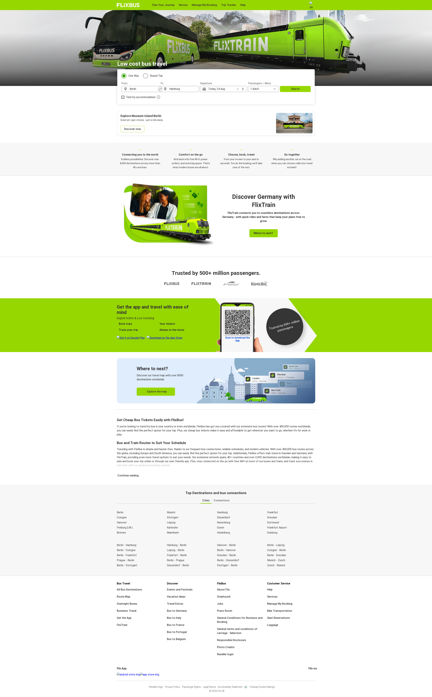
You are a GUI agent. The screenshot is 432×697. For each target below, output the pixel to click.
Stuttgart (172, 517)
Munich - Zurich (276, 560)
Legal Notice (209, 687)
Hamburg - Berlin (176, 545)
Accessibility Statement (230, 687)
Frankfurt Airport (277, 527)
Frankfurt (272, 512)
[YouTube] (311, 674)
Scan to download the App (237, 339)
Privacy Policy (172, 687)
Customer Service (278, 583)
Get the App (124, 617)
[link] (216, 380)
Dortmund (273, 522)
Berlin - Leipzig (276, 545)
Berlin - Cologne (126, 550)
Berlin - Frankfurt (127, 555)
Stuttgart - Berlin (227, 565)
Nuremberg (223, 522)
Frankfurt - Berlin (177, 555)
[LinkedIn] (312, 674)
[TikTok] (314, 674)
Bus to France (175, 625)
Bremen (121, 532)
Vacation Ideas (176, 596)
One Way (133, 75)
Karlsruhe (172, 527)
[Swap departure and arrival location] (160, 89)
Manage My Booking (279, 603)
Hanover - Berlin (226, 545)
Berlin (120, 512)
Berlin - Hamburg (126, 545)
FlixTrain (122, 625)
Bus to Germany (177, 610)
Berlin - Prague (175, 560)
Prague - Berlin (125, 560)
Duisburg (272, 532)
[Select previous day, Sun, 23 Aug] (238, 89)
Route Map (123, 596)
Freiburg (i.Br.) (125, 527)
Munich (171, 512)
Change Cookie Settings (262, 687)
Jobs (220, 603)
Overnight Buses (127, 603)
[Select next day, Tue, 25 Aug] (243, 89)
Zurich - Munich (276, 565)
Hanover (122, 522)
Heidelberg (223, 532)
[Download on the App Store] (149, 675)
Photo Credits (226, 647)
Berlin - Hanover (226, 550)
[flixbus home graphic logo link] (128, 5)
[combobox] (144, 89)
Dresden (272, 517)
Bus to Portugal (177, 632)
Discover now (132, 129)
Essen (220, 527)
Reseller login (225, 654)
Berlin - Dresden (276, 555)
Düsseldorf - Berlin (178, 565)
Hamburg (222, 512)
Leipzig (171, 522)
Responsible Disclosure (231, 640)
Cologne (122, 517)
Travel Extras (175, 603)
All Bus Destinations (129, 589)
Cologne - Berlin (276, 550)
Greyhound (223, 596)
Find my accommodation (140, 97)
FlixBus (221, 583)
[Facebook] (308, 674)
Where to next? (263, 233)
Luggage (272, 625)
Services (272, 596)
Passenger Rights (191, 687)
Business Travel (126, 610)
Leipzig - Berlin (175, 550)
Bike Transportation (279, 610)
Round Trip (156, 75)
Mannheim (173, 532)
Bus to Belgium (176, 639)
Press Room (224, 610)
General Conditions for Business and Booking (240, 620)
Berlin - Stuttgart (127, 565)
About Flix (223, 589)
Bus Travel (123, 583)
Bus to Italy (174, 617)
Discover (172, 583)
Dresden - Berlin (226, 555)
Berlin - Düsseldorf (228, 560)
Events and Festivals (180, 589)
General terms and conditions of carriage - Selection (237, 631)
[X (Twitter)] (313, 674)
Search (295, 88)
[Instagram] (309, 674)
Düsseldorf (223, 517)
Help (270, 589)
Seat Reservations (278, 617)
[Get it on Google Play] (128, 675)
